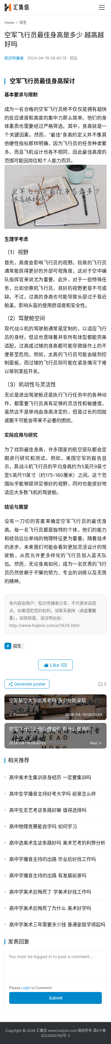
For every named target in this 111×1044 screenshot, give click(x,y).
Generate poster (29, 683)
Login (25, 987)
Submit (55, 997)
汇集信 (41, 1030)
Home (9, 22)
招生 (74, 58)
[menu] (102, 7)
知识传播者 (14, 58)
